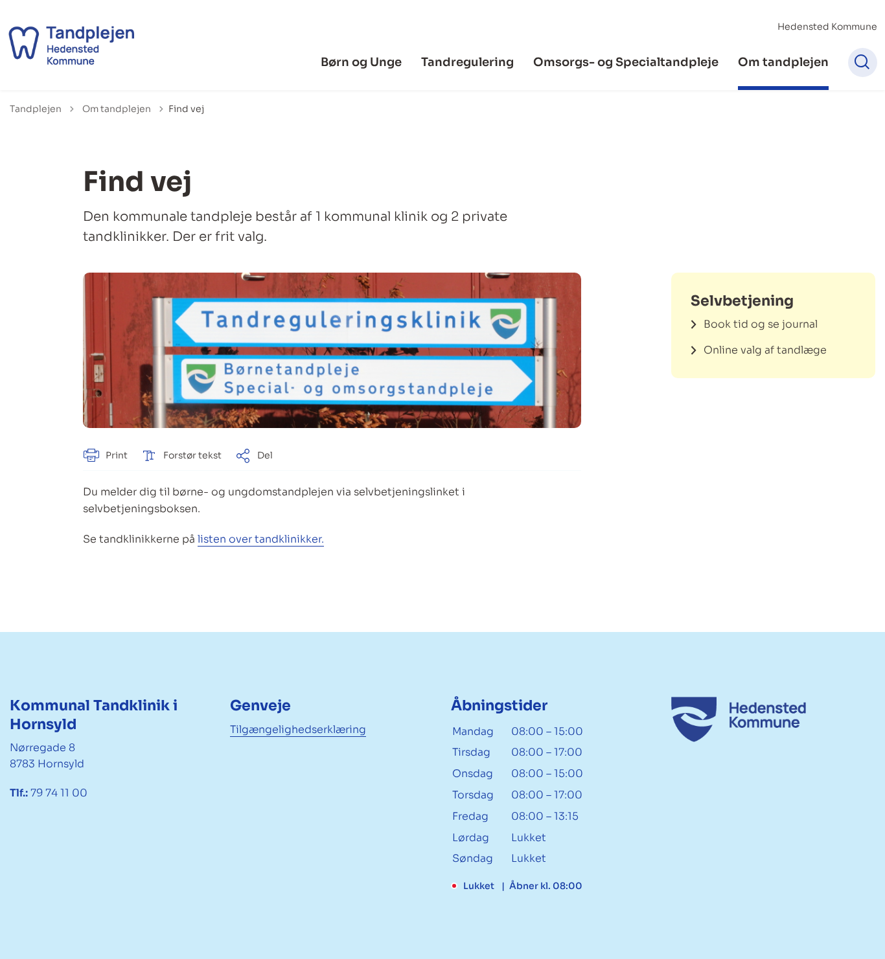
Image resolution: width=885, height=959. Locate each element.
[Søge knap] (862, 62)
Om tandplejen (783, 62)
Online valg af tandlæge (765, 350)
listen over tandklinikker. (261, 539)
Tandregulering (467, 62)
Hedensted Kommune (827, 26)
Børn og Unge (361, 62)
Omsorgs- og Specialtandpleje (625, 62)
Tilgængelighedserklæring (298, 729)
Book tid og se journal (761, 324)
